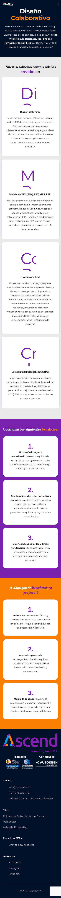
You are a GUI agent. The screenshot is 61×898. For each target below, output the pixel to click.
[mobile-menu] (56, 4)
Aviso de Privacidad (15, 827)
